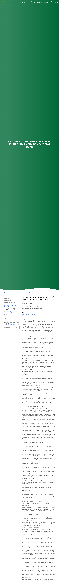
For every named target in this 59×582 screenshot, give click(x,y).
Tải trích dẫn (14, 327)
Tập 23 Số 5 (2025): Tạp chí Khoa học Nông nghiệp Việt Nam (25, 292)
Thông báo (39, 2)
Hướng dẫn (46, 2)
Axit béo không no (26, 314)
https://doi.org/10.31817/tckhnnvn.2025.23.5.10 (11, 306)
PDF (11, 296)
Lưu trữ (32, 2)
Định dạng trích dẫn (7, 329)
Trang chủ (4, 292)
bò (34, 314)
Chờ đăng (52, 2)
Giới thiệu (24, 2)
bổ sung (32, 314)
